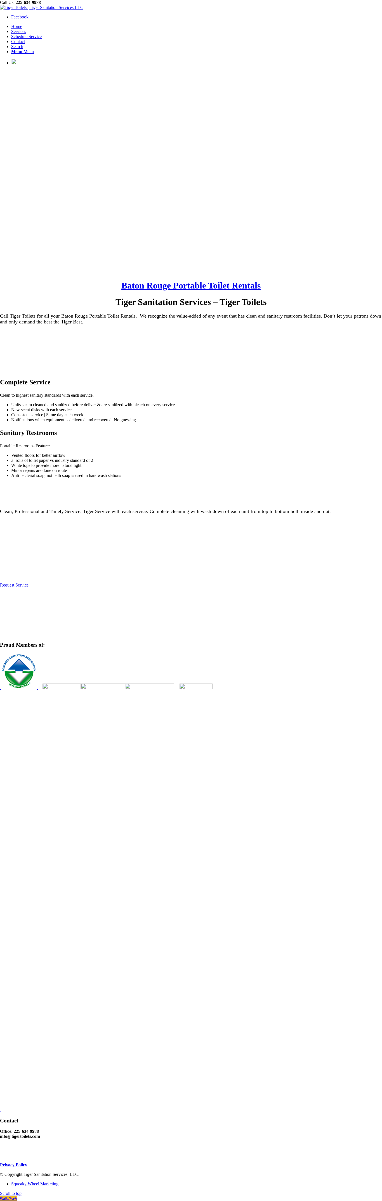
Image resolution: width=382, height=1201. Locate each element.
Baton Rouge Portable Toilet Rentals (191, 285)
